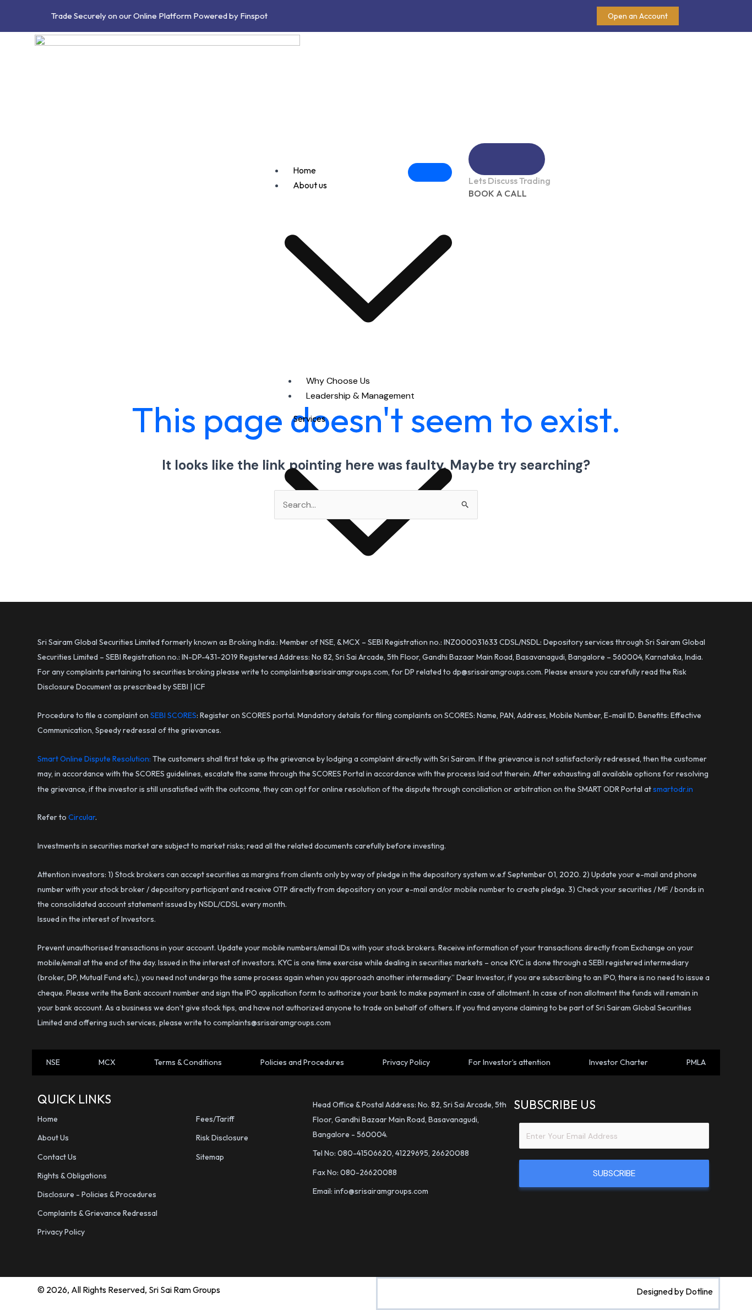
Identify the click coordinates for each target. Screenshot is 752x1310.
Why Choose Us (338, 381)
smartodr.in (673, 789)
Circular (81, 817)
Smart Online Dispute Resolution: (94, 759)
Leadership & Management (360, 395)
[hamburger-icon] (430, 172)
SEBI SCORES (173, 715)
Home (304, 170)
